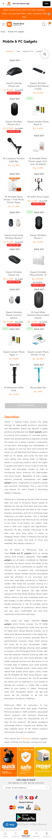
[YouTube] (31, 800)
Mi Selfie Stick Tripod (38, 197)
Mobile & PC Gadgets (16, 32)
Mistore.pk (26, 739)
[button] (3, 24)
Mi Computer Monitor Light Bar (14, 160)
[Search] (44, 24)
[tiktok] (36, 798)
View (47, 4)
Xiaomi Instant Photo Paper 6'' (38, 123)
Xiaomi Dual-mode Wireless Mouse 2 (14, 236)
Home (3, 32)
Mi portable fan (38, 388)
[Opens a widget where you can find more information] (10, 825)
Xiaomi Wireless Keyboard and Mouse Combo (38, 86)
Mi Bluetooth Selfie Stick (13, 389)
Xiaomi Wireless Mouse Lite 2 (14, 123)
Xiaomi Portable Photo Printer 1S (38, 273)
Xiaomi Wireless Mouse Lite (14, 273)
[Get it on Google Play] (26, 817)
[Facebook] (16, 799)
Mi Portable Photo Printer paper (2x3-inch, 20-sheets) (38, 161)
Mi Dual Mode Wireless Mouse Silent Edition (38, 315)
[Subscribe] (46, 787)
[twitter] (26, 799)
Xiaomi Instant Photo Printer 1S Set (38, 353)
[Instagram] (21, 799)
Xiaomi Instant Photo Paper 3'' (14, 353)
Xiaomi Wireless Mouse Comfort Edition (14, 315)
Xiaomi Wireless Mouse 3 (38, 236)
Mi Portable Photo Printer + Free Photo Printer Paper (14, 200)
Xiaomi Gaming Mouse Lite (14, 84)
